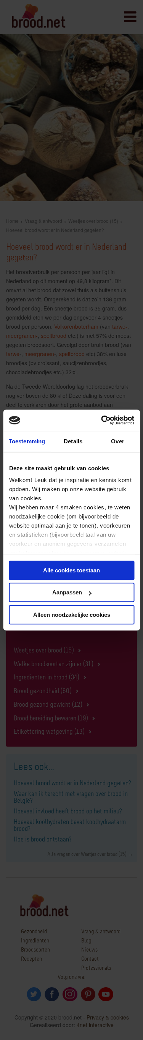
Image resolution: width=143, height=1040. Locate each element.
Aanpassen (67, 592)
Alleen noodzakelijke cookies (71, 614)
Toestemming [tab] (27, 441)
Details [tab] (73, 441)
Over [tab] (117, 441)
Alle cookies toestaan (71, 570)
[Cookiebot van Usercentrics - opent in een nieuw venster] (101, 420)
